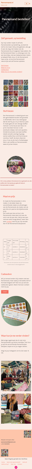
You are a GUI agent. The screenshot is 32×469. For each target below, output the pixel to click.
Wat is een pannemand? (13, 462)
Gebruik (24, 462)
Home (3, 462)
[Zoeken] (29, 3)
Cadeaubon (5, 70)
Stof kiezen (4, 65)
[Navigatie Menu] (26, 3)
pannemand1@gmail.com (8, 442)
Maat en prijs (5, 67)
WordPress (24, 459)
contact (9, 221)
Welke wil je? (5, 464)
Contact (5, 291)
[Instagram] (16, 467)
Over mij (13, 464)
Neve (6, 459)
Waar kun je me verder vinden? (11, 72)
